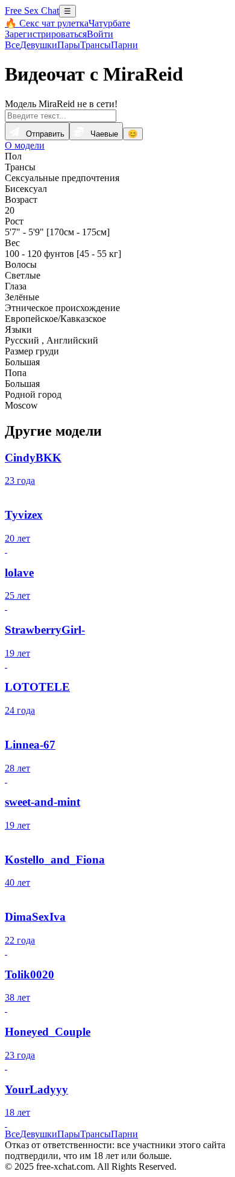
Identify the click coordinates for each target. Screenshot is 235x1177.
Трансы (95, 45)
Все (12, 45)
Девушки (38, 45)
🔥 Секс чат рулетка (47, 23)
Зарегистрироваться (46, 34)
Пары (68, 45)
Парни (124, 45)
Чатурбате (109, 23)
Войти (100, 34)
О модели (25, 145)
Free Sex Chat (32, 10)
